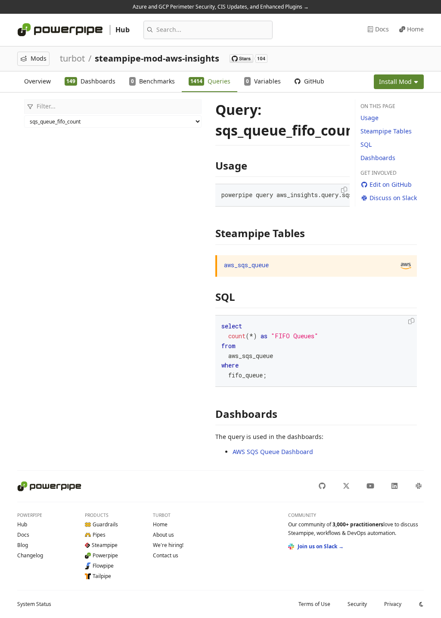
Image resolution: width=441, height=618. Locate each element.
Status (34, 604)
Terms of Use (314, 604)
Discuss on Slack (393, 198)
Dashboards (377, 158)
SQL (366, 144)
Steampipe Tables (386, 131)
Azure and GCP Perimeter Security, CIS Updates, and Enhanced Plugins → (221, 6)
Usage (369, 118)
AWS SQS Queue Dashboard (273, 452)
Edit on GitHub (391, 184)
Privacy (392, 604)
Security (357, 604)
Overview (37, 81)
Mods (39, 58)
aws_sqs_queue (246, 265)
